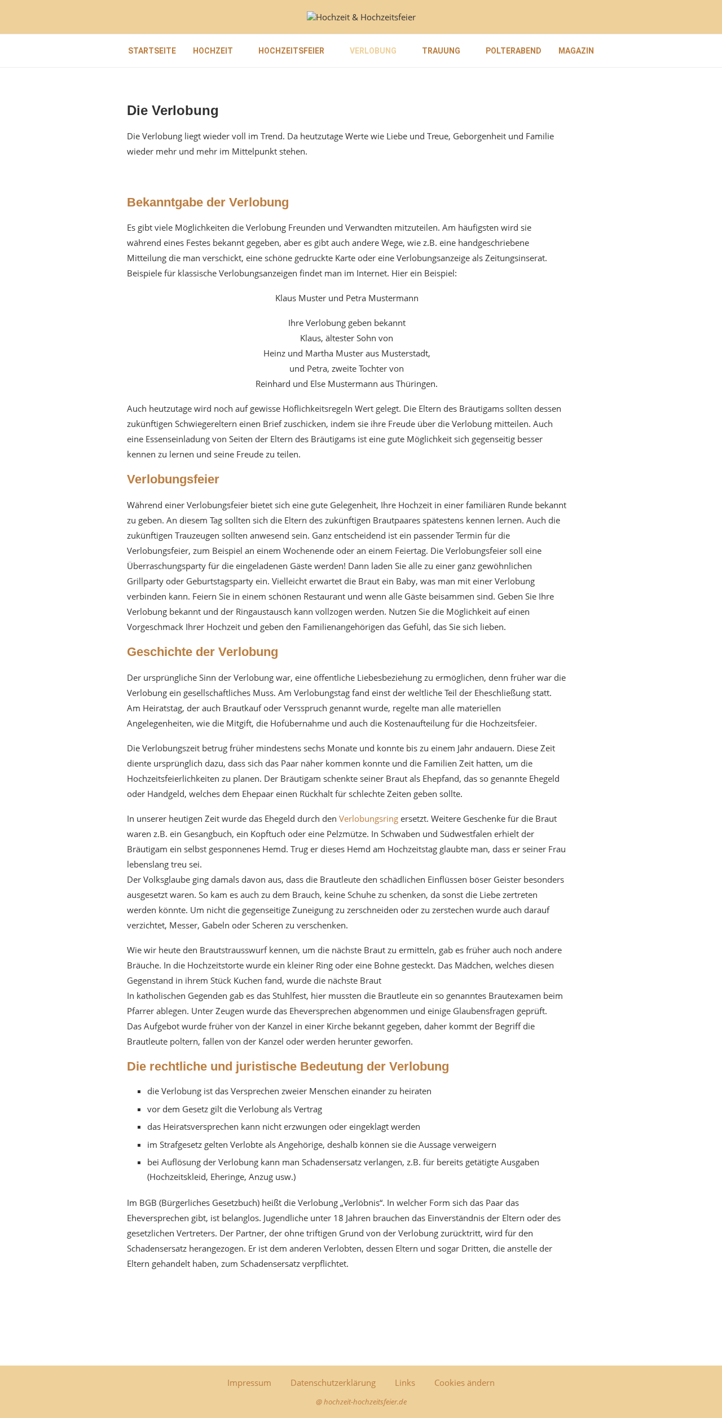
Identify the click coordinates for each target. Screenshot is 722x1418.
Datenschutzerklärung (333, 1382)
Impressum (249, 1382)
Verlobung (373, 50)
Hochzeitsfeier (291, 50)
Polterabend (514, 50)
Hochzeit (213, 50)
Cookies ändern (464, 1382)
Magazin (576, 50)
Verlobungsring (368, 818)
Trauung (441, 50)
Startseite (152, 50)
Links (405, 1382)
